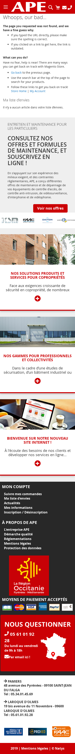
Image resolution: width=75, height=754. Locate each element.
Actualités (12, 503)
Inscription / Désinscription (26, 512)
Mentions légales (17, 543)
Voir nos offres (50, 208)
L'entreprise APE (16, 529)
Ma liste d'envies (17, 498)
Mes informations (18, 507)
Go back (16, 72)
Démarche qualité (18, 534)
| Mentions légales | (35, 748)
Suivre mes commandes (23, 494)
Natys (59, 748)
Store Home (19, 91)
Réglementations (17, 539)
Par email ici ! (19, 657)
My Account (37, 91)
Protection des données (22, 548)
